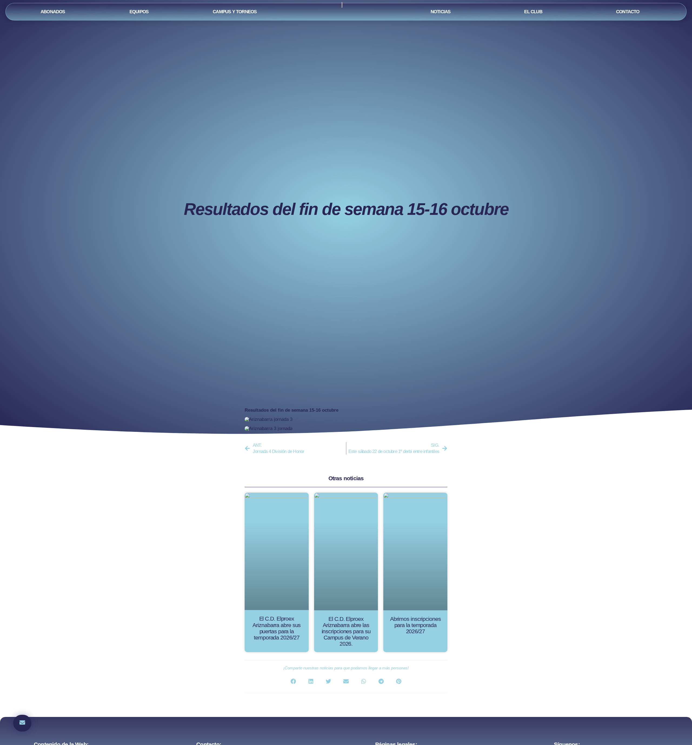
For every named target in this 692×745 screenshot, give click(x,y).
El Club (533, 11)
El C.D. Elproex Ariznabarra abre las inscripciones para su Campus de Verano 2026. (346, 631)
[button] (22, 723)
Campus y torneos (235, 11)
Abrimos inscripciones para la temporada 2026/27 (415, 625)
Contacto (628, 11)
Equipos (138, 11)
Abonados (53, 11)
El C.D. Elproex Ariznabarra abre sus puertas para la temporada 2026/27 (276, 627)
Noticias (441, 11)
